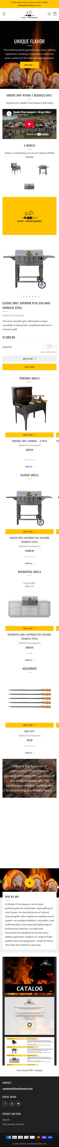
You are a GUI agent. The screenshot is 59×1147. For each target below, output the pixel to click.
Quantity (7, 346)
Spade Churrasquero (13, 315)
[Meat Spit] (29, 699)
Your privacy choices (13, 1124)
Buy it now (29, 367)
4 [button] (32, 296)
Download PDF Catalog (29, 1070)
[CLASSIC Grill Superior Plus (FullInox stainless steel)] (29, 505)
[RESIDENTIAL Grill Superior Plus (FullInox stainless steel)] (29, 602)
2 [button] (29, 86)
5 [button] (35, 296)
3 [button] (32, 86)
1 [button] (26, 86)
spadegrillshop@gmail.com (17, 1088)
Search (6, 1119)
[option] (29, 55)
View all (28, 466)
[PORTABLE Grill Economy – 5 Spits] (29, 408)
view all (28, 752)
